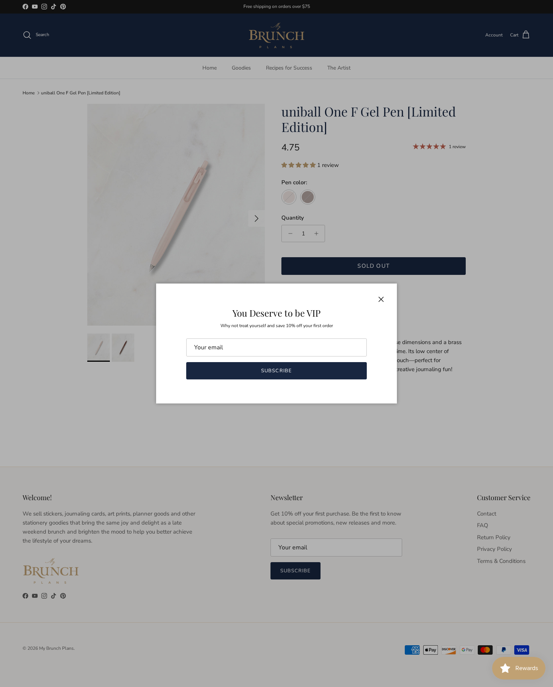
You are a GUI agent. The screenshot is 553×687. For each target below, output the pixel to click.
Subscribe (276, 370)
